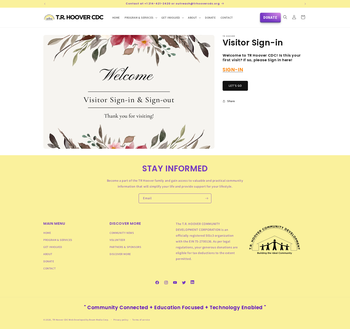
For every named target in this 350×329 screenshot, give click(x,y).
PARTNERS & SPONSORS (125, 247)
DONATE (48, 261)
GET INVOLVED (52, 247)
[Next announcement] (305, 4)
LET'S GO (235, 86)
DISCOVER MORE (120, 254)
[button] (140, 17)
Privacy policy (120, 319)
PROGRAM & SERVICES (57, 240)
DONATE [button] (270, 17)
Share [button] (231, 101)
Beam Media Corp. (99, 319)
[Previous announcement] (44, 4)
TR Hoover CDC (60, 319)
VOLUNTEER (117, 240)
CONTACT (49, 268)
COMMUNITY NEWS (122, 233)
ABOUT (47, 254)
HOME (47, 233)
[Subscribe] (206, 198)
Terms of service (141, 319)
